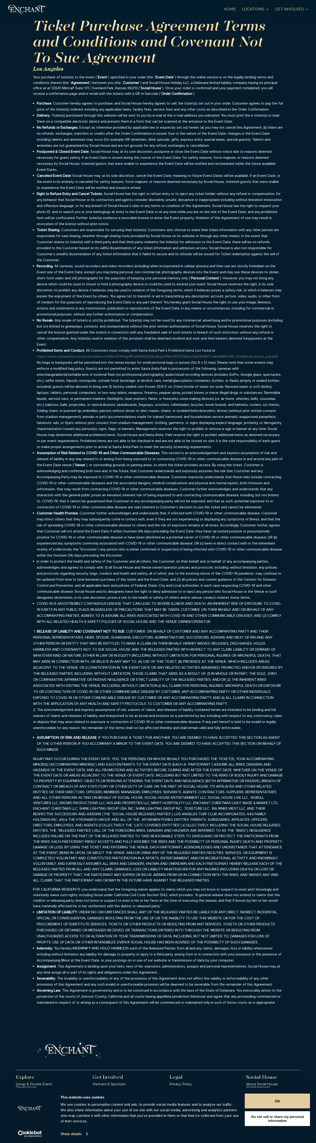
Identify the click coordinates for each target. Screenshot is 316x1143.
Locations (253, 9)
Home (230, 9)
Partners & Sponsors (109, 1084)
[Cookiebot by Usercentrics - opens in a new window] (30, 1133)
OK (277, 1101)
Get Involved (289, 9)
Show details (71, 1134)
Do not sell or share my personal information (277, 1118)
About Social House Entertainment (262, 1085)
